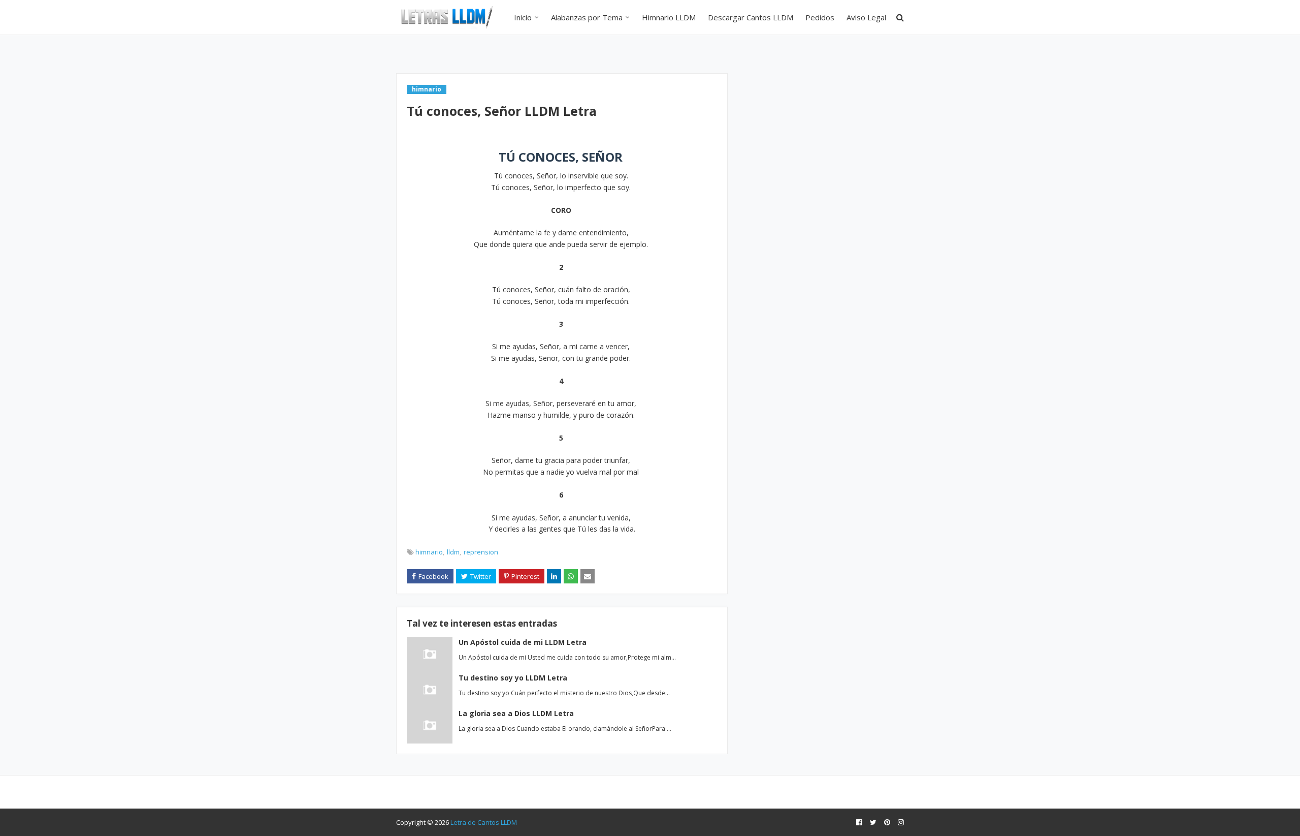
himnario (429, 551)
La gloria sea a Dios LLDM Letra (516, 713)
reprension (481, 551)
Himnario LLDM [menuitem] (669, 17)
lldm (453, 551)
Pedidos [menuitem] (819, 17)
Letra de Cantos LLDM (483, 822)
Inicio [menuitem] (523, 17)
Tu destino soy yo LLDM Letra (513, 678)
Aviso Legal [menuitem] (866, 17)
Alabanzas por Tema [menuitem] (587, 17)
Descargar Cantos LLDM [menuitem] (750, 17)
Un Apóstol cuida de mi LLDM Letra (523, 642)
